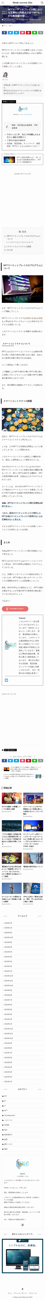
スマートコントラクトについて (21, 242)
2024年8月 (8, 942)
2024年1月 (8, 971)
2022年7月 (8, 1053)
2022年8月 (8, 1048)
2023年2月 (8, 1019)
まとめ (10, 250)
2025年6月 (8, 933)
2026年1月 (8, 928)
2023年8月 (8, 995)
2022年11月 (8, 1034)
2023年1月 (8, 1024)
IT (5, 1106)
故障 (6, 1139)
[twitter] (22, 1224)
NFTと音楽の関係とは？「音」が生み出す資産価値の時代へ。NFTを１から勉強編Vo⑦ (29, 159)
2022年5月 (8, 1062)
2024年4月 (8, 957)
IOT (5, 1096)
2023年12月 (8, 976)
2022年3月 (8, 1072)
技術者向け (12, 19)
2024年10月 (8, 937)
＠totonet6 (28, 114)
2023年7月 (8, 1000)
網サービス (8, 1144)
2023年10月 (8, 985)
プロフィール (33, 1293)
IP (5, 1101)
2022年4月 (8, 1067)
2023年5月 (8, 1009)
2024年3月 (8, 961)
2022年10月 (8, 1038)
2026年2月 (8, 923)
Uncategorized (9, 1115)
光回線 (6, 1125)
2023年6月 (8, 1005)
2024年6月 (8, 947)
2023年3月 (8, 1014)
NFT (6, 19)
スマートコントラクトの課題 (19, 247)
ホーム (10, 1293)
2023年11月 (8, 981)
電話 (6, 1149)
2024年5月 (8, 952)
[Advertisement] (22, 197)
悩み (6, 1130)
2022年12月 (8, 1029)
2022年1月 (8, 1081)
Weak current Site (22, 3)
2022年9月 (8, 1043)
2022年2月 (8, 1077)
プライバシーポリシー (20, 1293)
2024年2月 (8, 966)
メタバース (8, 1120)
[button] (42, 3)
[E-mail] (6, 681)
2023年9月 (8, 990)
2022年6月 (8, 1057)
